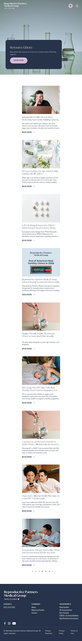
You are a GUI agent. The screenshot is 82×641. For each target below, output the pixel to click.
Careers (34, 613)
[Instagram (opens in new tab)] (9, 623)
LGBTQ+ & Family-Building (68, 615)
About (34, 607)
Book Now (19, 60)
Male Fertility (64, 607)
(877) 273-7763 (9, 607)
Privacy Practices (48, 632)
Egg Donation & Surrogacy (68, 618)
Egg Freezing (64, 613)
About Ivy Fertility (38, 610)
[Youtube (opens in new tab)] (14, 623)
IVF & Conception (65, 610)
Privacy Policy (61, 632)
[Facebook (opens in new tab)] (5, 623)
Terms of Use (74, 632)
